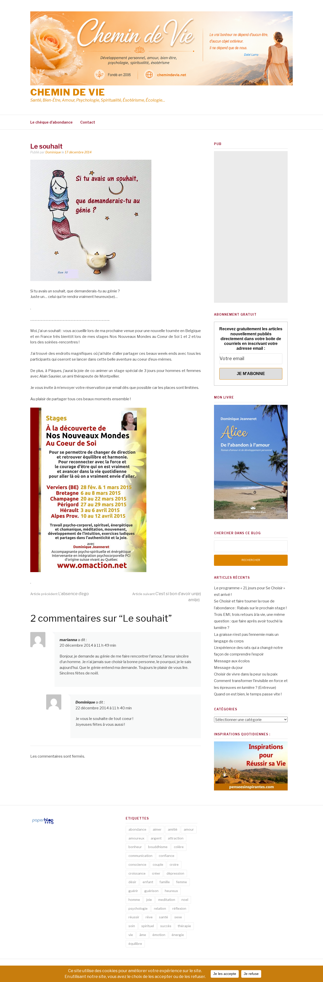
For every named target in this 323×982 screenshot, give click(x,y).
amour (189, 829)
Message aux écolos (232, 661)
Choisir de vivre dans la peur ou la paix (246, 674)
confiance (166, 856)
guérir (133, 891)
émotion (158, 935)
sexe (178, 917)
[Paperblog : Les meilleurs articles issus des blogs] (42, 824)
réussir (133, 917)
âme (142, 935)
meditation (166, 900)
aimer (157, 829)
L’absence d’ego (59, 593)
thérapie (184, 926)
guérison (151, 891)
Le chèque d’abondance (51, 122)
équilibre (135, 944)
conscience (137, 864)
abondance (137, 829)
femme (181, 882)
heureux (171, 891)
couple (158, 864)
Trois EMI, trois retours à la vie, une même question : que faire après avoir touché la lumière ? (249, 621)
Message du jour (228, 667)
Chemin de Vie (67, 92)
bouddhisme (158, 847)
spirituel (147, 926)
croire (174, 864)
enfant (148, 882)
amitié (172, 829)
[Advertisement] (251, 227)
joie (149, 900)
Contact (87, 122)
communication (140, 856)
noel (184, 900)
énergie (178, 935)
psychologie (138, 908)
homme (134, 900)
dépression (175, 873)
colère (179, 847)
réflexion (179, 908)
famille (164, 882)
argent (156, 838)
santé (163, 917)
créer (156, 873)
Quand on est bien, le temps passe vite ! (248, 694)
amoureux (136, 838)
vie (130, 935)
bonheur (135, 847)
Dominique (53, 152)
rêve (149, 917)
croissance (137, 873)
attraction (175, 838)
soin (131, 926)
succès (165, 926)
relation (160, 908)
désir (132, 882)
